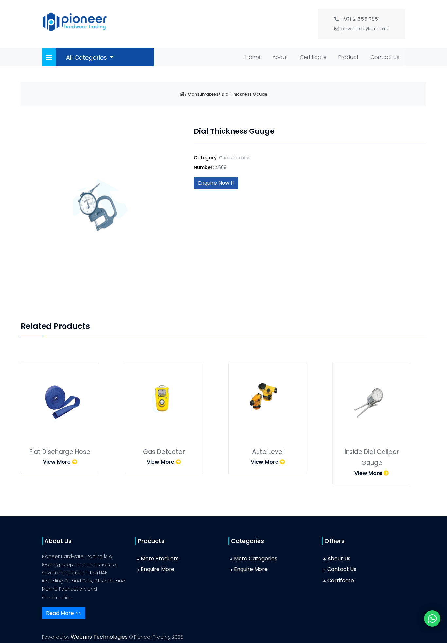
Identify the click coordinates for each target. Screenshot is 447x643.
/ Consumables (201, 94)
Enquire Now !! (216, 183)
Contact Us (341, 569)
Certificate (313, 57)
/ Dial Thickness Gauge (242, 94)
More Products (160, 558)
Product (348, 57)
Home (254, 57)
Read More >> (63, 613)
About (280, 57)
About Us (338, 558)
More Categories (255, 558)
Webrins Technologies (100, 637)
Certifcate (340, 580)
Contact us (384, 57)
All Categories (87, 57)
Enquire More (157, 569)
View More (57, 462)
